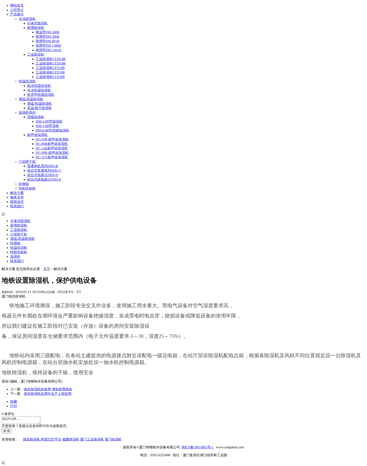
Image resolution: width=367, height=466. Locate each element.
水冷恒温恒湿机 (39, 90)
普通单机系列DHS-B (42, 166)
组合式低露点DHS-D (42, 175)
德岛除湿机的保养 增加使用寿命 (48, 389)
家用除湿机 (35, 28)
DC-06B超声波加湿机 (52, 144)
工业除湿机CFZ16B (50, 72)
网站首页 (17, 5)
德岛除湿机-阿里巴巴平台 (42, 439)
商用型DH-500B (47, 36)
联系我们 (17, 206)
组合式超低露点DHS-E (44, 179)
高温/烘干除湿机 (39, 108)
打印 (13, 406)
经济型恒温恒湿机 (40, 94)
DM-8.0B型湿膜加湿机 (52, 130)
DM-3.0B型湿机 (47, 126)
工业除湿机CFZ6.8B (51, 59)
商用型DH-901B (47, 41)
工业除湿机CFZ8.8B (51, 63)
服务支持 (17, 197)
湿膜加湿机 (35, 117)
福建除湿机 (70, 439)
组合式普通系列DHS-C (44, 170)
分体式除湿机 (37, 23)
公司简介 (17, 10)
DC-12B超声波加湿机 (52, 148)
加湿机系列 (27, 112)
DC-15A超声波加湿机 (52, 157)
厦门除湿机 (113, 439)
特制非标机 (27, 188)
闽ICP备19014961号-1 (197, 447)
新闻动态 (17, 202)
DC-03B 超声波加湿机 (52, 139)
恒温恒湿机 (27, 81)
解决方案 (17, 193)
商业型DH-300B (47, 32)
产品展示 (17, 14)
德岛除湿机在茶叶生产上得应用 (47, 393)
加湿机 (15, 256)
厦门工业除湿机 (92, 439)
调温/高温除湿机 (31, 99)
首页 (46, 269)
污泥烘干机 (27, 161)
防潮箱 (24, 184)
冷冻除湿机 (27, 19)
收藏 (13, 401)
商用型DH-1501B (48, 50)
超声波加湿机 (37, 135)
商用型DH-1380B (48, 45)
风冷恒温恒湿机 (39, 86)
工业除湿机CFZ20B (50, 77)
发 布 (6, 430)
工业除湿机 (35, 54)
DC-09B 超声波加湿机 (52, 152)
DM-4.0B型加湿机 (49, 121)
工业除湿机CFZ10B (50, 68)
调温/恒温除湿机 (39, 103)
